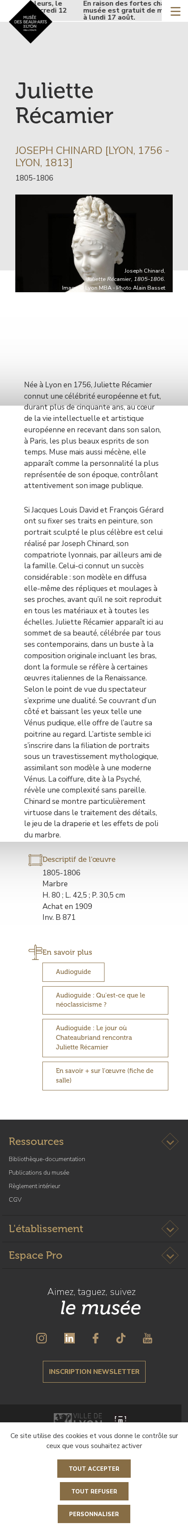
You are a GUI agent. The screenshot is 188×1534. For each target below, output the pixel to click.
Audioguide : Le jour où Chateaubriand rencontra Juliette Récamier (94, 1037)
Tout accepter (94, 1469)
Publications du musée (39, 1172)
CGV (15, 1200)
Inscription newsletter (94, 1371)
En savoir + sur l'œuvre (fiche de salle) (104, 1075)
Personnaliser (94, 1514)
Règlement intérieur (34, 1186)
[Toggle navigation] (175, 11)
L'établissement (46, 1228)
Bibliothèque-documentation (47, 1159)
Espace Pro (36, 1255)
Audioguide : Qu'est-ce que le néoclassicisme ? (100, 1000)
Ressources (36, 1141)
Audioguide (73, 972)
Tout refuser (94, 1492)
